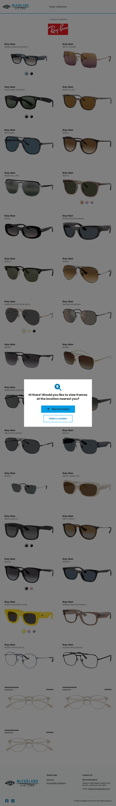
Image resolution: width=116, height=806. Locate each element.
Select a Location (58, 418)
